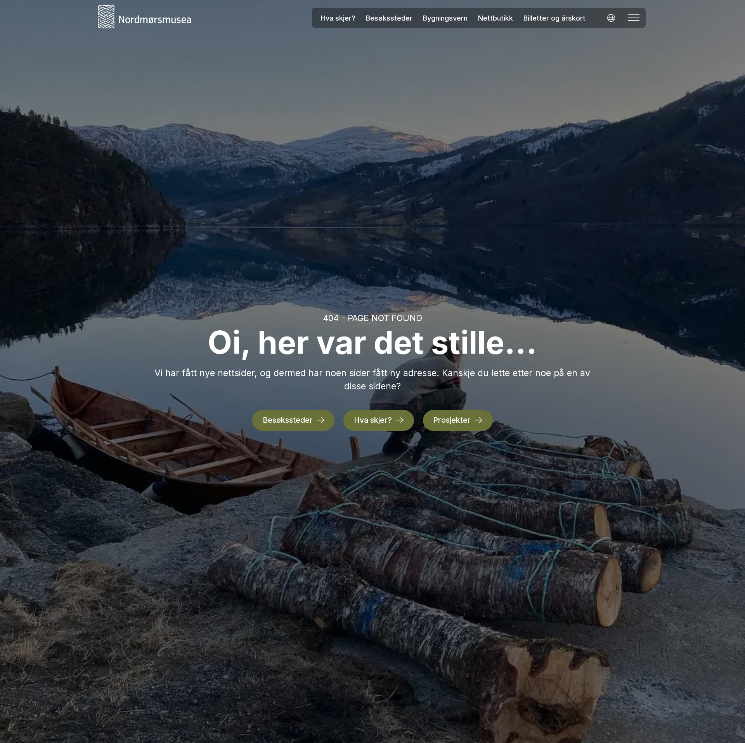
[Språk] (611, 17)
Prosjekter (452, 420)
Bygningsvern (445, 18)
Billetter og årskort (554, 18)
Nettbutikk (495, 18)
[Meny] (633, 18)
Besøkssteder (389, 18)
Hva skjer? (338, 18)
